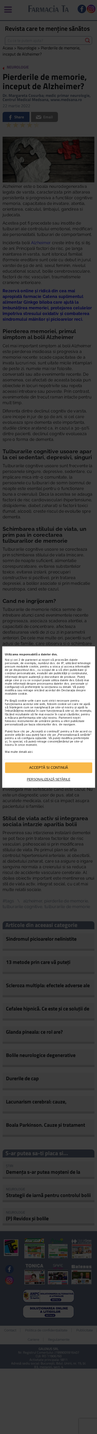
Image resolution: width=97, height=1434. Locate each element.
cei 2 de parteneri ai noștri (32, 659)
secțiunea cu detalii (57, 686)
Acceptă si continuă (48, 768)
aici (30, 751)
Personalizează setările (48, 779)
